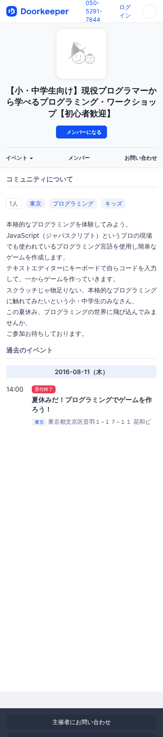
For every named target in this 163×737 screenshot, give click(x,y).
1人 (13, 202)
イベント (17, 158)
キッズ (113, 202)
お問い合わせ (141, 158)
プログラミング (73, 202)
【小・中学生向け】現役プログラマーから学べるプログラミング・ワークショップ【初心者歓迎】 (81, 101)
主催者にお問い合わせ (81, 721)
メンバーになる (83, 132)
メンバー (79, 158)
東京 (35, 202)
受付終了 (44, 389)
